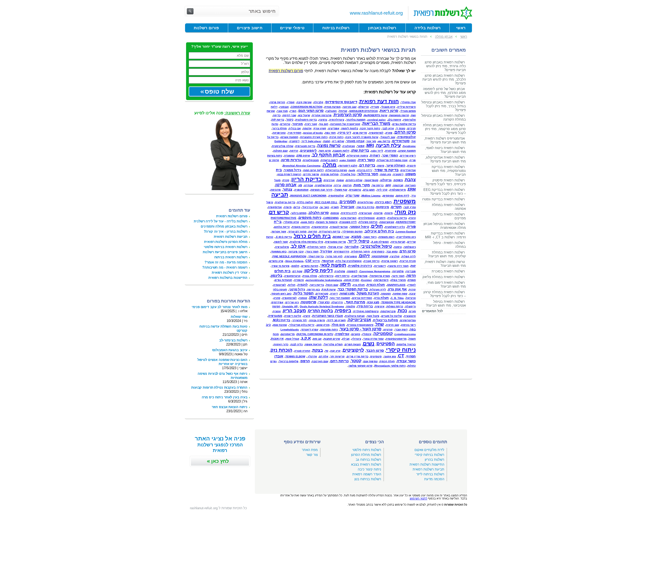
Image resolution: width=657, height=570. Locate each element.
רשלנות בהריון (434, 459)
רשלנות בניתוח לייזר (430, 474)
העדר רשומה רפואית (366, 474)
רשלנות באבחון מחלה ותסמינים (224, 226)
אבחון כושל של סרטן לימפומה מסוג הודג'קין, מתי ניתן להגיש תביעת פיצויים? (444, 93)
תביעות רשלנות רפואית (230, 237)
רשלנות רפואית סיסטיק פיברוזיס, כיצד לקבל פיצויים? (445, 182)
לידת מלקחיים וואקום (429, 450)
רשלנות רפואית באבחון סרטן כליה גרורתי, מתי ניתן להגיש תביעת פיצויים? (445, 66)
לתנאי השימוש (418, 498)
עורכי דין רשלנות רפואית (229, 272)
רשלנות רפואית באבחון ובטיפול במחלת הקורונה (443, 117)
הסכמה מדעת (434, 479)
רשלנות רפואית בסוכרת (448, 271)
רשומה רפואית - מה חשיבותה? (224, 267)
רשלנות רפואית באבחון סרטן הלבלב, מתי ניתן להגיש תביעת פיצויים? (444, 79)
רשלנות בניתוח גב (368, 459)
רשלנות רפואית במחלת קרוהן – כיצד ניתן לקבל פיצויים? (444, 294)
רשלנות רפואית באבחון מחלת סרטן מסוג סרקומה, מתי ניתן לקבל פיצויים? (444, 129)
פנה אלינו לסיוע (222, 113)
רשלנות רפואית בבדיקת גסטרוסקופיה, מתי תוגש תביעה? (449, 170)
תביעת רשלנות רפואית (428, 469)
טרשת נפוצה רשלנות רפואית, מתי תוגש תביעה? (445, 264)
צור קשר (312, 455)
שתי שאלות (239, 317)
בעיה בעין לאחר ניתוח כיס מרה (224, 397)
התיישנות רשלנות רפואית (427, 464)
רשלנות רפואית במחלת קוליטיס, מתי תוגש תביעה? (447, 254)
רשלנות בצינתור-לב (233, 340)
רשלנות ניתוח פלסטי (366, 450)
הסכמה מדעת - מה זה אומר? (226, 262)
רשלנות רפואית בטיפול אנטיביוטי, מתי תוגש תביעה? (446, 303)
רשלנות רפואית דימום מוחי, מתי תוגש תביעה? (446, 284)
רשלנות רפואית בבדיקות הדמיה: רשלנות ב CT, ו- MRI (445, 235)
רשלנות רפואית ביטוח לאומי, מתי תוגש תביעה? (445, 150)
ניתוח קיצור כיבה (369, 469)
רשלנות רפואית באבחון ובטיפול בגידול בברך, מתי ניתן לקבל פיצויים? (443, 106)
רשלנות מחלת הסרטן (366, 455)
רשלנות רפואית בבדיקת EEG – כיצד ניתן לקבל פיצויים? (444, 191)
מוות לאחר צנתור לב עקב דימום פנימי (219, 307)
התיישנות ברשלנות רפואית (227, 278)
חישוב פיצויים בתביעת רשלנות (225, 252)
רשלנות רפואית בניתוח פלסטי (225, 247)
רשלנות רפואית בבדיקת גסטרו (443, 199)
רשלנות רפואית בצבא (366, 464)
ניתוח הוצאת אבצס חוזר (229, 407)
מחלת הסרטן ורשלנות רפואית (225, 242)
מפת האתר (310, 450)
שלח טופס (219, 91)
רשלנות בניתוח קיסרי (429, 455)
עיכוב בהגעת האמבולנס (229, 350)
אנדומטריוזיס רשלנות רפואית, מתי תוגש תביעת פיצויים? (445, 140)
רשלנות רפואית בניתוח (230, 257)
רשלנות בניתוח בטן (367, 479)
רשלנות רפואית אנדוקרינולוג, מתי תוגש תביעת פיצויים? (445, 159)
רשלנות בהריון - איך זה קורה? (225, 231)
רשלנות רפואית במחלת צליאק (443, 277)
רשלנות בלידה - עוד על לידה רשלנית (220, 221)
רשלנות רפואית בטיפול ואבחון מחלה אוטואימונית (444, 226)
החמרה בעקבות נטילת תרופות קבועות (219, 387)
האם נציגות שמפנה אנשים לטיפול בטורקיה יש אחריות (222, 362)
